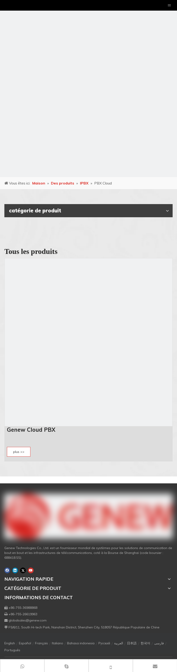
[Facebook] (7, 570)
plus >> (18, 452)
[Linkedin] (15, 570)
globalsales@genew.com (28, 620)
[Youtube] (31, 570)
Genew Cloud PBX (31, 429)
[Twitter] (23, 570)
